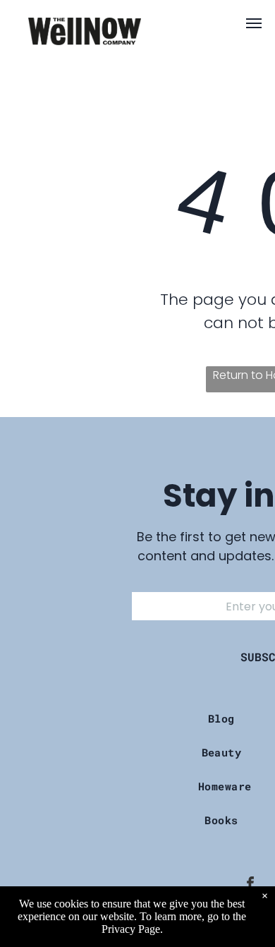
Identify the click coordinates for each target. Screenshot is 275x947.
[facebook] (250, 885)
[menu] (254, 23)
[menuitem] (226, 718)
